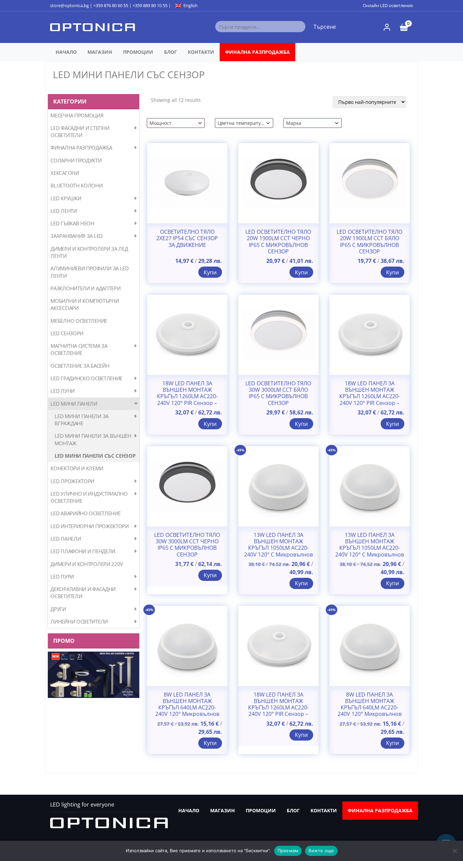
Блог (170, 52)
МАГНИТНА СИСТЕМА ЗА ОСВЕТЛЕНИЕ (79, 349)
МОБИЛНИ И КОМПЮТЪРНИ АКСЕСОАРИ (85, 304)
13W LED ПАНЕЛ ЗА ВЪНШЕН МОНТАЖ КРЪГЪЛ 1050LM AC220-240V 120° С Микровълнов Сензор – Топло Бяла (278, 548)
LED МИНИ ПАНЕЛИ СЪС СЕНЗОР (95, 455)
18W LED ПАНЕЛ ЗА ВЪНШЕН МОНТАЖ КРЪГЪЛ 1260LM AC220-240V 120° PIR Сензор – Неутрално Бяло (278, 708)
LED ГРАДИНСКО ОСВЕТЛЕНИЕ (86, 378)
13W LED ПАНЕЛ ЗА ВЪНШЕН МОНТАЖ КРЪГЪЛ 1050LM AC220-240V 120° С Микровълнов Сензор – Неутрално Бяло (369, 548)
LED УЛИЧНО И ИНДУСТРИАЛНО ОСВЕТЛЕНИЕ (89, 497)
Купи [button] (210, 272)
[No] (454, 850)
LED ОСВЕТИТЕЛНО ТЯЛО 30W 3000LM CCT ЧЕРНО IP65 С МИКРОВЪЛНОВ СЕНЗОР (187, 545)
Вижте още (321, 850)
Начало (66, 52)
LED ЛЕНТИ (64, 210)
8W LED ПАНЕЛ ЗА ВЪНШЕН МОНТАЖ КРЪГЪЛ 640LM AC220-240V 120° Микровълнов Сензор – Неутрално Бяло (369, 708)
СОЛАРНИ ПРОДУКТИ (76, 160)
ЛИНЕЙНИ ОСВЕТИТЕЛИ (79, 621)
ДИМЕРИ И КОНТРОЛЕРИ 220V (87, 564)
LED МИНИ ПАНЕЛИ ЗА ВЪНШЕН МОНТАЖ (93, 439)
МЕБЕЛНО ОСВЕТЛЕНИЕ (79, 320)
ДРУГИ (58, 609)
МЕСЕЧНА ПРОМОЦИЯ (77, 115)
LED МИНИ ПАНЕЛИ (74, 403)
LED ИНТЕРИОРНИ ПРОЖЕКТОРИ (90, 526)
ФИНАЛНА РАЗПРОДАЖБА (257, 52)
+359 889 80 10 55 (150, 5)
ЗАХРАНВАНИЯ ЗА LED (77, 235)
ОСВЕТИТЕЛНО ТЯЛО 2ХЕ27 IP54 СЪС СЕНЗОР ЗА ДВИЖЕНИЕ (187, 238)
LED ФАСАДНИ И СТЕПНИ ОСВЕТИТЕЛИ (80, 131)
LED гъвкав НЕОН (72, 223)
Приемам (288, 850)
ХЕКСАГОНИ (65, 172)
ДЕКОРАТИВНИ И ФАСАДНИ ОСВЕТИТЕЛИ (83, 592)
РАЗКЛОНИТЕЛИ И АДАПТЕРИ (85, 288)
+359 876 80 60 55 (110, 5)
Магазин (99, 52)
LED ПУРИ (62, 576)
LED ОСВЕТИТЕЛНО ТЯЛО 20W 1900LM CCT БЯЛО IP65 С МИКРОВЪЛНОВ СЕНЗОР (369, 242)
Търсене (325, 26)
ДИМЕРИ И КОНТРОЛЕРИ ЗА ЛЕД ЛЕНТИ (89, 252)
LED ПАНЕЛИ (66, 538)
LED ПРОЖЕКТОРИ (72, 481)
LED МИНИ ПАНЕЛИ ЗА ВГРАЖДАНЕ (81, 420)
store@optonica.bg (69, 5)
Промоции (138, 52)
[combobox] (176, 123)
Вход (387, 27)
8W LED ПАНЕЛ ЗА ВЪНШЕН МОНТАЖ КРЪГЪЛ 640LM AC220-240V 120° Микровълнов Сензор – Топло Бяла (187, 708)
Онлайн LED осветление (388, 5)
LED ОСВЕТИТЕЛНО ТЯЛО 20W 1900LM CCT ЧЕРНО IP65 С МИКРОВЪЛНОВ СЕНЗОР (278, 242)
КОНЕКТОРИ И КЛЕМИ (77, 468)
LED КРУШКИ (66, 198)
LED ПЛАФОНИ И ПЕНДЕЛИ (83, 551)
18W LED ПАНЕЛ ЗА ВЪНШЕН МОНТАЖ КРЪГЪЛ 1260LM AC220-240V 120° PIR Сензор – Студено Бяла (187, 396)
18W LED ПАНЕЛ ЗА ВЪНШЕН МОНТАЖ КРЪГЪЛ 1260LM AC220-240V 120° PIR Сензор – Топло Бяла (369, 396)
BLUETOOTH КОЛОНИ (76, 185)
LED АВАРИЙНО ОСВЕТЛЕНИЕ (85, 513)
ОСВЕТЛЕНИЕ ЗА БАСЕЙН (80, 365)
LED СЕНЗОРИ (67, 333)
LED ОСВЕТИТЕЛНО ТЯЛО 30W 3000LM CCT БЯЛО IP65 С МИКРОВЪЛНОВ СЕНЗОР (278, 393)
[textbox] (173, 123)
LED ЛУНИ (63, 390)
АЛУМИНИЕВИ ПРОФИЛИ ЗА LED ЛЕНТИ (90, 272)
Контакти (201, 52)
